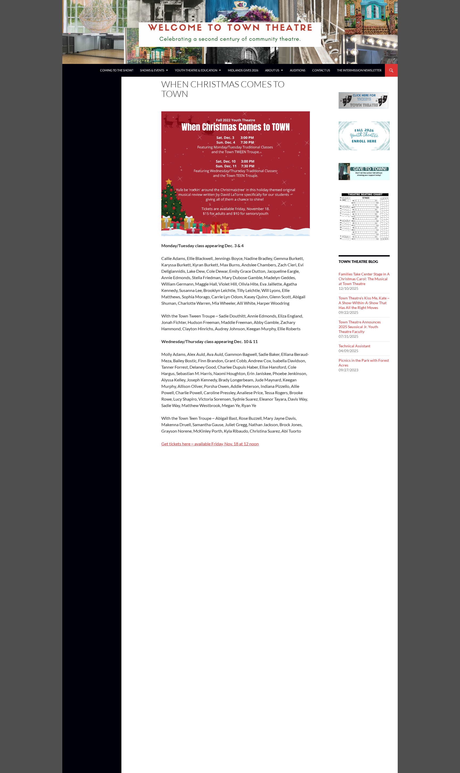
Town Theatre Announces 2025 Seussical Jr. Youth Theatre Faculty (360, 327)
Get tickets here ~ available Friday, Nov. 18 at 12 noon (210, 443)
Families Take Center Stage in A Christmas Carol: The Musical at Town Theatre (364, 279)
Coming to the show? (116, 70)
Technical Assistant (354, 346)
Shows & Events (152, 70)
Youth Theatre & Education (196, 70)
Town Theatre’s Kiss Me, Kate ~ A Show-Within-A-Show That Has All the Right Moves (364, 303)
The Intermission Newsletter (359, 70)
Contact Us (321, 70)
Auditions (297, 70)
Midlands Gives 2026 (243, 70)
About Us (272, 70)
